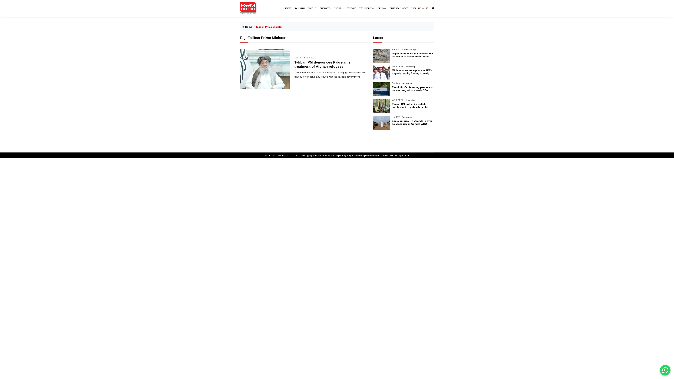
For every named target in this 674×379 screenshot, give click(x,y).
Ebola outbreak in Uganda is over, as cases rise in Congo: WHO (412, 122)
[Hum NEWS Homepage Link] (249, 8)
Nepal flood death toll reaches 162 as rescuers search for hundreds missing (412, 55)
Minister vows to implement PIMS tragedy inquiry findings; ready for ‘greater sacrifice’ (412, 72)
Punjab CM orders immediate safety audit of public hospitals (410, 105)
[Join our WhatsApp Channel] (665, 370)
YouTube (294, 155)
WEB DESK (398, 66)
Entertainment (399, 8)
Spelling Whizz (419, 8)
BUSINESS (325, 8)
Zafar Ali (298, 58)
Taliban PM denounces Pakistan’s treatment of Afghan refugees (322, 64)
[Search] (432, 8)
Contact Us (282, 155)
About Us (270, 155)
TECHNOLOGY (366, 8)
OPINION (382, 8)
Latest (378, 38)
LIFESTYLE (350, 8)
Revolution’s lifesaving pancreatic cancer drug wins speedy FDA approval (412, 89)
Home (249, 26)
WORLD (312, 8)
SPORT (337, 8)
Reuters (396, 49)
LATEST (287, 8)
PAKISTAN (300, 8)
